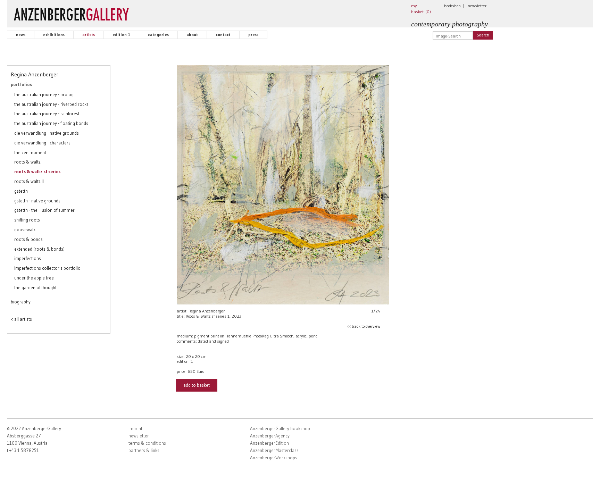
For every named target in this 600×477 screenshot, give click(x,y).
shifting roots (27, 220)
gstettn (21, 191)
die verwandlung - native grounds (46, 133)
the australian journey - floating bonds (51, 123)
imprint (135, 428)
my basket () (421, 8)
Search (483, 34)
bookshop (452, 5)
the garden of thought (35, 287)
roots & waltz (27, 162)
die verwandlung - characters (42, 142)
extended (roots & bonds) (39, 249)
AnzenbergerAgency (270, 435)
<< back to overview (363, 326)
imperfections (27, 258)
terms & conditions (147, 443)
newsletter (477, 5)
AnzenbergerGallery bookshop (280, 428)
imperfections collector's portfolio (47, 268)
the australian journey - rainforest (47, 113)
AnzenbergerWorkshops (273, 457)
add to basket (196, 385)
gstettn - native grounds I (38, 200)
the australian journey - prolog (44, 94)
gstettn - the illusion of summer (44, 210)
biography (21, 301)
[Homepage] (71, 13)
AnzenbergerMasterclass (274, 450)
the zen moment (30, 152)
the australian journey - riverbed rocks (51, 104)
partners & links (143, 450)
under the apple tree (34, 278)
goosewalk (24, 229)
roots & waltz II (29, 181)
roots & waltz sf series (37, 171)
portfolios (21, 84)
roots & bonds (28, 239)
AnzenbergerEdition (269, 443)
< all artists (21, 319)
